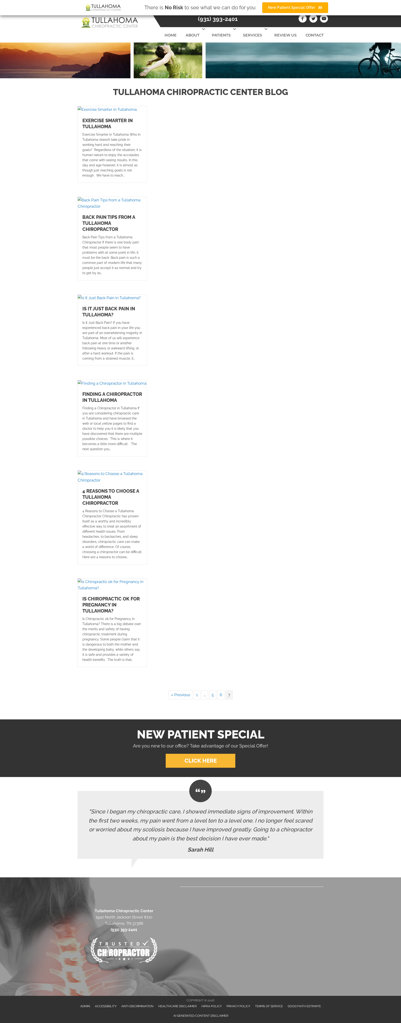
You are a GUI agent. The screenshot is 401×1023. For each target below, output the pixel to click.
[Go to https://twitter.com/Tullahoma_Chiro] (313, 19)
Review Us (285, 35)
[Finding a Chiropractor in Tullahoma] (112, 383)
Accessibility (105, 1006)
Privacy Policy (238, 1006)
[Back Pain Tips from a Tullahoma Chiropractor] (112, 202)
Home (171, 35)
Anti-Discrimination (137, 1006)
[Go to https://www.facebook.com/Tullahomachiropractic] (302, 19)
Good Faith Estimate (304, 1006)
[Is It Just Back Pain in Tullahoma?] (109, 297)
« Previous (180, 694)
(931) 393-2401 (218, 18)
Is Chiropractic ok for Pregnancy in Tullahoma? (111, 605)
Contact (315, 35)
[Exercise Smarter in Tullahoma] (107, 109)
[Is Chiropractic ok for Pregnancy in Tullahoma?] (112, 584)
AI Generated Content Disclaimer (200, 1015)
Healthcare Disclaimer (177, 1006)
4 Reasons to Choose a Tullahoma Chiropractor (110, 497)
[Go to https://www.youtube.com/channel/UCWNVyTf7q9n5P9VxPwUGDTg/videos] (324, 19)
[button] (203, 29)
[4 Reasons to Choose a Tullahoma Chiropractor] (112, 476)
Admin (85, 1006)
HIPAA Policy (211, 1006)
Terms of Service (269, 1006)
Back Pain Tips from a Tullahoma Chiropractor (108, 223)
